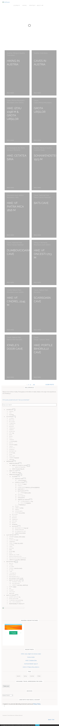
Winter (39, 676)
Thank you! (6, 686)
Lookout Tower (39, 150)
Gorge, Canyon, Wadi (41, 339)
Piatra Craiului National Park (42, 198)
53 (34, 384)
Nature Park (43, 290)
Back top (51, 719)
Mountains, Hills (12, 197)
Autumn (18, 676)
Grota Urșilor (31, 657)
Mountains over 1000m (15, 103)
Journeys (16, 5)
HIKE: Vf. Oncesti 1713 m (43, 254)
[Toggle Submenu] (13, 410)
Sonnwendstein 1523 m (31, 664)
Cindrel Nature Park (14, 290)
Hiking (24, 5)
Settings (37, 725)
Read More (10, 92)
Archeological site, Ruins (16, 148)
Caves (36, 100)
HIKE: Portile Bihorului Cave (43, 349)
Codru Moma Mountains (16, 100)
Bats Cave (41, 203)
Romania (37, 292)
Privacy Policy (36, 704)
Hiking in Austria (19, 53)
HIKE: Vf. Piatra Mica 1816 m (15, 206)
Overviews (11, 55)
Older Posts (50, 384)
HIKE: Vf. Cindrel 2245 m (16, 301)
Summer (32, 676)
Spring (25, 676)
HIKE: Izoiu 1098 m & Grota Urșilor (31, 654)
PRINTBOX (32, 5)
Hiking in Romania (13, 150)
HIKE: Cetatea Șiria (31, 660)
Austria (9, 53)
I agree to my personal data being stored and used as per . (22, 704)
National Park (44, 195)
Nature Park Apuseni (14, 339)
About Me (40, 5)
